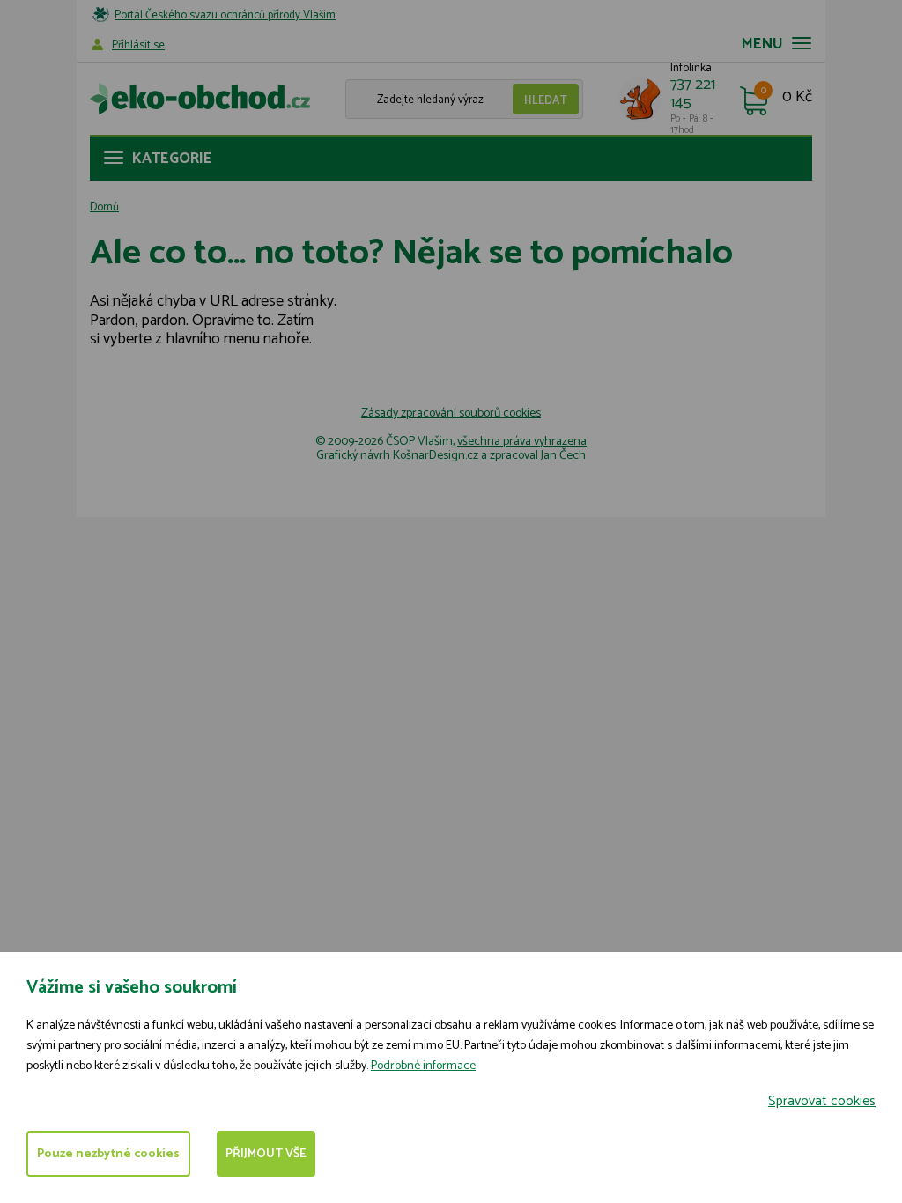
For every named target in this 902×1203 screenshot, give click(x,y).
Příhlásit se (138, 45)
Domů (104, 207)
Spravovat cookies (822, 1101)
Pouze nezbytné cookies (108, 1154)
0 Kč (797, 97)
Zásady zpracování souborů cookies (451, 413)
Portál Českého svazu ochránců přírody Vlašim (225, 15)
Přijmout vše (266, 1154)
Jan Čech (563, 456)
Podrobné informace (423, 1066)
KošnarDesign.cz (435, 456)
